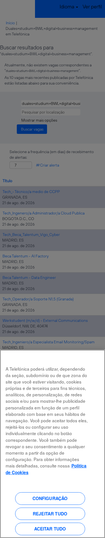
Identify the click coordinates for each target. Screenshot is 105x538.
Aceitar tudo (50, 529)
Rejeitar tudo (50, 514)
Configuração (50, 498)
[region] (52, 444)
